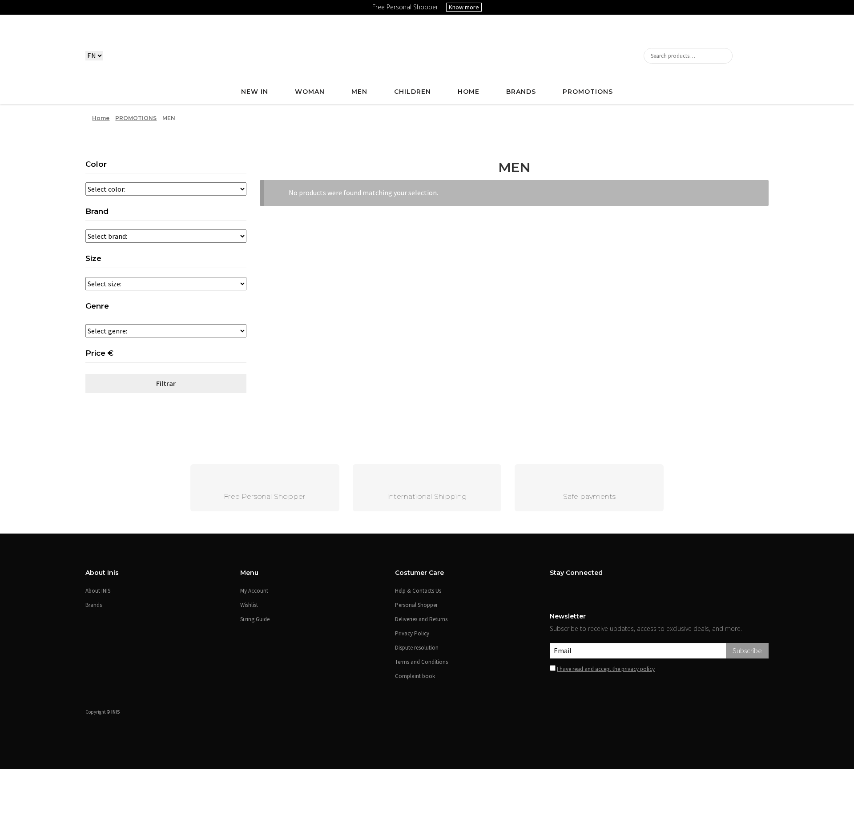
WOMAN (310, 92)
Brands (521, 92)
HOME (468, 92)
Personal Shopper (416, 605)
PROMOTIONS (588, 92)
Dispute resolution (417, 647)
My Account (254, 590)
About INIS (97, 590)
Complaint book (415, 676)
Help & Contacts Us (418, 590)
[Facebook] (553, 589)
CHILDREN (412, 92)
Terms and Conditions (421, 662)
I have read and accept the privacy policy (606, 669)
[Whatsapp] (774, 768)
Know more (464, 7)
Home (100, 118)
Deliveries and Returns (421, 619)
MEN (359, 92)
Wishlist (249, 605)
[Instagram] (564, 589)
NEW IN (254, 92)
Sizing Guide (255, 619)
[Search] (688, 55)
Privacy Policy (412, 633)
